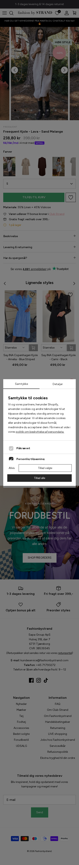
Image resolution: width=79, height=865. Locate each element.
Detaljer (58, 384)
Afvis (12, 468)
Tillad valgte (45, 468)
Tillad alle (39, 478)
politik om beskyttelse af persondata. (40, 432)
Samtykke (21, 384)
